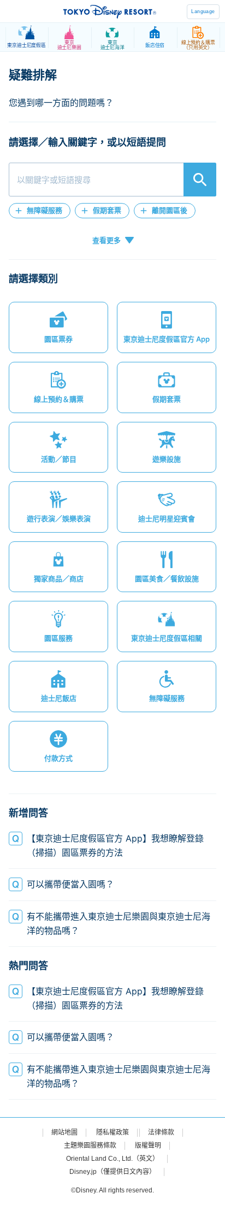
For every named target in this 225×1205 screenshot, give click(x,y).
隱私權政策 (112, 1132)
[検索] (199, 179)
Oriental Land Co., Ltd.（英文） (112, 1158)
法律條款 (161, 1132)
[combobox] (112, 179)
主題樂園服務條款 (90, 1145)
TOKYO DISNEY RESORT (109, 11)
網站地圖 (64, 1132)
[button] (39, 210)
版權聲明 (148, 1145)
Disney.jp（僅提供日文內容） (112, 1172)
